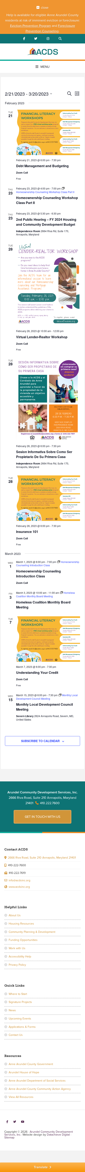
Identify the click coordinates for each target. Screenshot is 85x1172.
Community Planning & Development (32, 932)
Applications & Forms (22, 1027)
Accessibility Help (20, 956)
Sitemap (9, 1137)
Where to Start (18, 994)
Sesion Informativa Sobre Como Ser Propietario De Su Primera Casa (44, 454)
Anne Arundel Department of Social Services (37, 1080)
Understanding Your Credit (37, 672)
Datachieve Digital (58, 1134)
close (44, 8)
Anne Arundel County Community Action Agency (40, 1089)
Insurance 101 (27, 531)
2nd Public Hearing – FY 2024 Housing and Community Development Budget (46, 222)
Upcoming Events (20, 1018)
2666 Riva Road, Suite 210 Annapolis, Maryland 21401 (42, 857)
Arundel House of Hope (24, 1072)
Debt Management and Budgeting (42, 165)
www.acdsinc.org (19, 887)
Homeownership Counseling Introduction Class (38, 573)
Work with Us (17, 948)
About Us (15, 915)
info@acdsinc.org (19, 880)
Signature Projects (20, 1002)
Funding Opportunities (23, 940)
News (12, 1010)
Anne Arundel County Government (31, 1064)
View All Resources (21, 1097)
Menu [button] (45, 67)
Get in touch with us (42, 817)
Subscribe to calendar (40, 741)
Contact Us (16, 1035)
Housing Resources (21, 923)
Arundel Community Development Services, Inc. (42, 52)
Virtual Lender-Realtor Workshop (41, 337)
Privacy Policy (17, 965)
